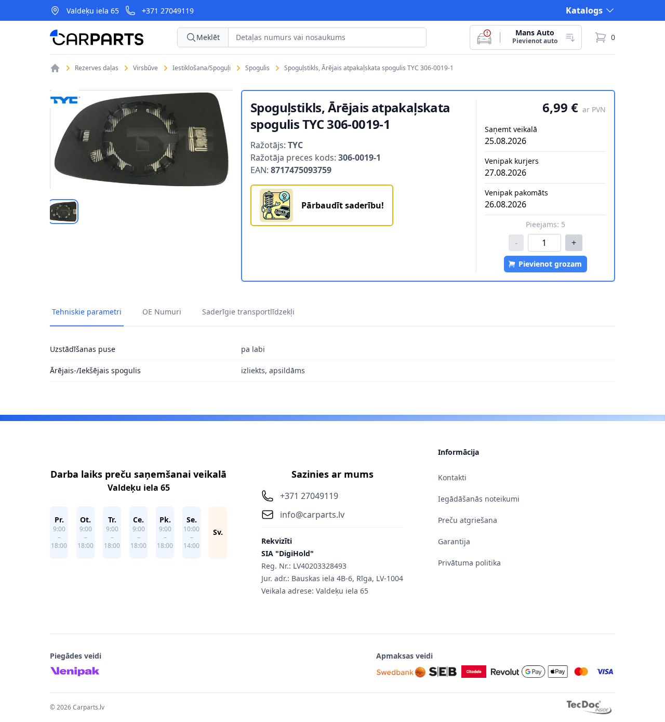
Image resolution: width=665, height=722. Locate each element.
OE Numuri (161, 312)
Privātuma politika (469, 563)
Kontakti (452, 477)
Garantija (454, 541)
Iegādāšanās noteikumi (479, 499)
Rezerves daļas (96, 68)
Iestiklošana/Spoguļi (201, 68)
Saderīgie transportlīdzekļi (248, 312)
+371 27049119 (168, 11)
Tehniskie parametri (87, 312)
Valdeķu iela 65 (92, 11)
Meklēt (208, 37)
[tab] (63, 211)
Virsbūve (145, 68)
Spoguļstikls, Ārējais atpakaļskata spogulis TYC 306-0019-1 (369, 68)
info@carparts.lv (312, 514)
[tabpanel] (141, 139)
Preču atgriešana (467, 520)
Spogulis (257, 68)
